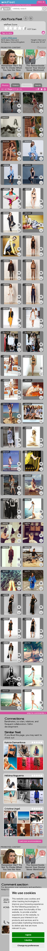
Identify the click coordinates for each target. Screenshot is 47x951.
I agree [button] (28, 935)
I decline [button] (28, 940)
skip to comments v (36, 713)
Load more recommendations (30, 841)
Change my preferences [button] (28, 945)
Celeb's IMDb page (9, 38)
